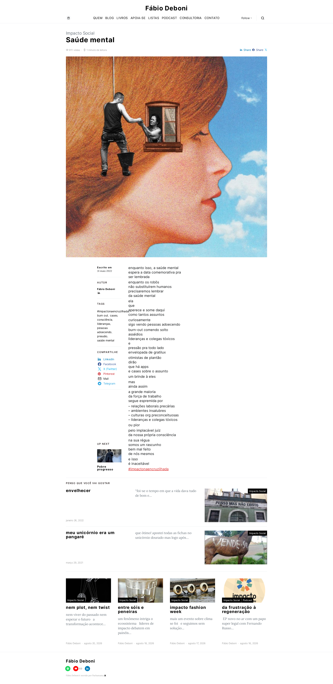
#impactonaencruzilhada (113, 311)
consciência (104, 319)
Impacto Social (80, 33)
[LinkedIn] (87, 668)
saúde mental (105, 340)
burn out (102, 315)
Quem (98, 18)
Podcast (169, 18)
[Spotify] (67, 668)
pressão (102, 336)
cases (113, 315)
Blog (109, 18)
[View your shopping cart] (68, 18)
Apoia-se (138, 18)
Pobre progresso (105, 468)
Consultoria (191, 18)
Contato (211, 18)
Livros (122, 18)
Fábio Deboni (166, 8)
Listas (153, 18)
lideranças (103, 323)
